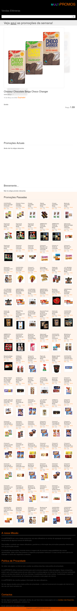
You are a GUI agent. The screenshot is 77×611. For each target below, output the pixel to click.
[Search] (73, 16)
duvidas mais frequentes (66, 600)
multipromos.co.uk (68, 610)
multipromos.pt (45, 610)
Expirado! (21, 97)
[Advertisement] (26, 123)
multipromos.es (56, 610)
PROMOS (67, 4)
